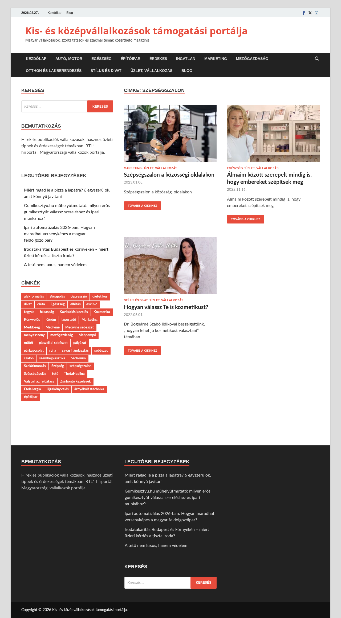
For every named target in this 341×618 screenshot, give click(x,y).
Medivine (53, 327)
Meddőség (32, 327)
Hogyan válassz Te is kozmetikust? (166, 307)
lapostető (69, 320)
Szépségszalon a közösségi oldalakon (169, 175)
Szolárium (78, 358)
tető (55, 374)
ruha (52, 350)
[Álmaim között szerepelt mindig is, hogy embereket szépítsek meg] (273, 134)
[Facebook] (304, 12)
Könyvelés (32, 320)
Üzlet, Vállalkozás (151, 70)
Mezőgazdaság (252, 58)
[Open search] (317, 59)
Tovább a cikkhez (140, 204)
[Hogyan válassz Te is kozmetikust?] (170, 266)
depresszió (79, 296)
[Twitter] (310, 12)
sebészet (101, 350)
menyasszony (34, 335)
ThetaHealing (74, 374)
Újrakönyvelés (58, 389)
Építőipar (130, 58)
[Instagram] (316, 12)
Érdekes (158, 58)
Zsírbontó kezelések (75, 381)
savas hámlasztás (75, 350)
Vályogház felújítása (39, 381)
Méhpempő (87, 335)
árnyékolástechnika (89, 389)
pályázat (79, 343)
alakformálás (34, 296)
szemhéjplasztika (52, 358)
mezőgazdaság (61, 335)
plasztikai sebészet (53, 343)
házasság (47, 312)
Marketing (215, 58)
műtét (28, 343)
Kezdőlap (55, 13)
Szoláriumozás (35, 366)
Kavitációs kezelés (74, 312)
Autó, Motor (68, 58)
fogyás (29, 312)
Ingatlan (185, 58)
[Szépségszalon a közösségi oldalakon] (170, 134)
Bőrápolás (57, 296)
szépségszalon (80, 366)
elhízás (75, 304)
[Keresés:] (67, 106)
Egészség (101, 58)
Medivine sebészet (79, 327)
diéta (41, 304)
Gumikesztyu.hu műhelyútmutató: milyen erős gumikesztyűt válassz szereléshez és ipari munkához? (67, 212)
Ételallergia (32, 389)
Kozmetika (102, 312)
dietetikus (100, 296)
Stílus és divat (106, 70)
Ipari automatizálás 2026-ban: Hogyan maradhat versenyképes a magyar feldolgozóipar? (59, 233)
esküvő (91, 304)
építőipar (31, 397)
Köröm (51, 320)
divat (28, 304)
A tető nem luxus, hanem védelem (55, 265)
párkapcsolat (34, 350)
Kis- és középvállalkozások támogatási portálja (136, 30)
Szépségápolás (35, 374)
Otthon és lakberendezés (54, 70)
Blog (69, 13)
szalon (29, 358)
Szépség (57, 366)
